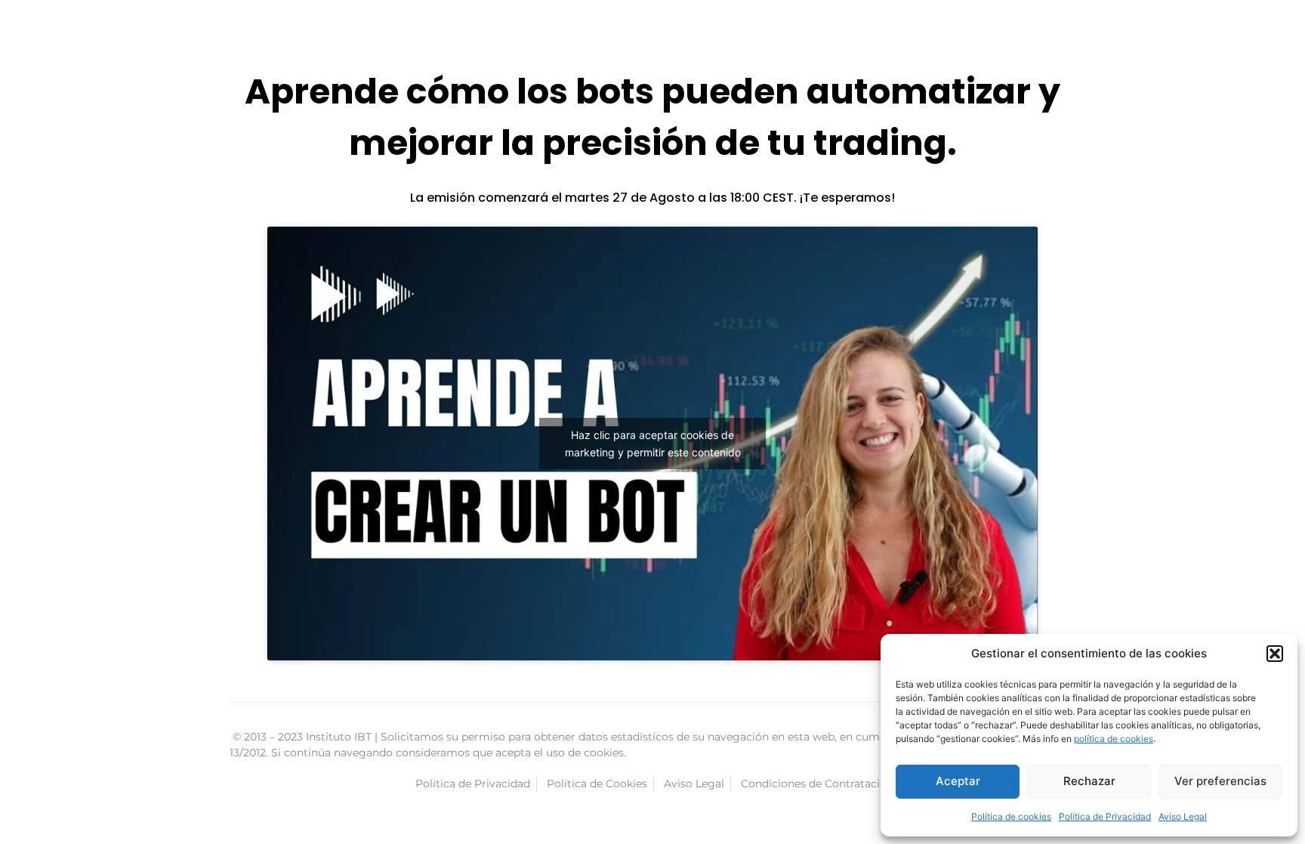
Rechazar (1089, 781)
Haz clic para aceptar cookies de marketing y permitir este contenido (653, 443)
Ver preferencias (1220, 781)
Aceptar (958, 781)
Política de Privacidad (1105, 816)
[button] (1274, 653)
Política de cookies (1011, 816)
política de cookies (1113, 738)
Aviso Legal (1182, 816)
